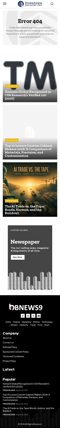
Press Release (12, 86)
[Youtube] (39, 316)
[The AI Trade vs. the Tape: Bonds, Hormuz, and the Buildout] (30, 189)
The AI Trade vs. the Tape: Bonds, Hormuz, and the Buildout (28, 409)
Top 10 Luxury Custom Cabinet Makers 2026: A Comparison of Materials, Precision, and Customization (26, 397)
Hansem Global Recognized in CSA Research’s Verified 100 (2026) (26, 385)
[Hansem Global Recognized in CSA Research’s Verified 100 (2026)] (30, 75)
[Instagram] (28, 316)
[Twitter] (33, 316)
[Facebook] (23, 316)
